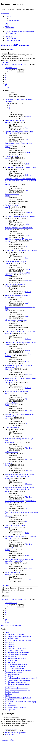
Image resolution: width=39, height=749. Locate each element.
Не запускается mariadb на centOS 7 (17, 273)
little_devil (8, 275)
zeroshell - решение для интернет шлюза (19, 228)
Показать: (6, 588)
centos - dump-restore (12, 427)
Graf (26, 246)
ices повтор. (9, 463)
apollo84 (8, 333)
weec (12, 49)
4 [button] (5, 79)
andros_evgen (9, 442)
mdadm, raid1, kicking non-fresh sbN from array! (21, 250)
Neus (26, 128)
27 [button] (6, 85)
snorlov (27, 350)
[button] (11, 68)
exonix (27, 555)
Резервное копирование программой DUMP (20, 342)
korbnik (7, 122)
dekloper (28, 116)
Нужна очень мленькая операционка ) (18, 295)
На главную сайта (7, 740)
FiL (26, 399)
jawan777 (28, 580)
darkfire (27, 152)
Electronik (28, 213)
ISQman (8, 263)
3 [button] (5, 77)
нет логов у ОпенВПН (13, 572)
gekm (7, 405)
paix (6, 103)
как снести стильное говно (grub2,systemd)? (20, 501)
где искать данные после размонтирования (20, 216)
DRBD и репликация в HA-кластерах (18, 239)
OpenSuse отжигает (12, 205)
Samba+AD (9, 548)
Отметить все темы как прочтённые (13, 64)
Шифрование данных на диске (16, 262)
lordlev (27, 224)
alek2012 (8, 393)
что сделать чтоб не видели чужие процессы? (21, 536)
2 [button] (5, 75)
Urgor (27, 164)
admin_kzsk (9, 229)
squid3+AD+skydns (11, 403)
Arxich (7, 196)
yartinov (7, 297)
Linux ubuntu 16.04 (11, 156)
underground (9, 241)
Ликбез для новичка (12, 194)
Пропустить (5, 13)
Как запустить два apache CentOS (17, 391)
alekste (7, 478)
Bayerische (28, 235)
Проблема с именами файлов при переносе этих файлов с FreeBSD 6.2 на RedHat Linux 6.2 (20, 180)
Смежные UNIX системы (15, 45)
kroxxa (7, 158)
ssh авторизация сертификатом (16, 320)
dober (7, 465)
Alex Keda (8, 133)
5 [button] (5, 81)
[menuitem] (14, 20)
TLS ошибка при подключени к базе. (18, 354)
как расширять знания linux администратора (20, 167)
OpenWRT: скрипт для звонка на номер (19, 132)
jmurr (7, 418)
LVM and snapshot (11, 452)
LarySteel (8, 344)
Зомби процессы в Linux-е (14, 120)
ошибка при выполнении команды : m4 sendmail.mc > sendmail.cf (19, 560)
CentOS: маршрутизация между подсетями (20, 331)
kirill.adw (8, 574)
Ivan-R (7, 147)
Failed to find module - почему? (15, 284)
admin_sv (8, 322)
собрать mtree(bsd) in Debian (15, 525)
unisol (27, 303)
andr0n (7, 550)
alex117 (7, 207)
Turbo (7, 527)
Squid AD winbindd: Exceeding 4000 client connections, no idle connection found (19, 475)
